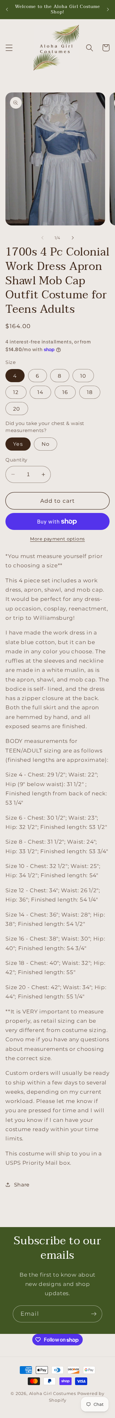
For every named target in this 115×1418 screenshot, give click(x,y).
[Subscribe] (94, 1314)
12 (16, 392)
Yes (18, 444)
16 (65, 392)
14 (40, 392)
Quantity (16, 460)
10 (83, 376)
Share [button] (22, 1184)
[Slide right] (72, 238)
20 (16, 409)
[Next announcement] (108, 9)
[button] (9, 48)
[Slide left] (42, 238)
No (46, 444)
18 (90, 392)
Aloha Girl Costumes (52, 1393)
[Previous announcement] (7, 9)
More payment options (57, 538)
